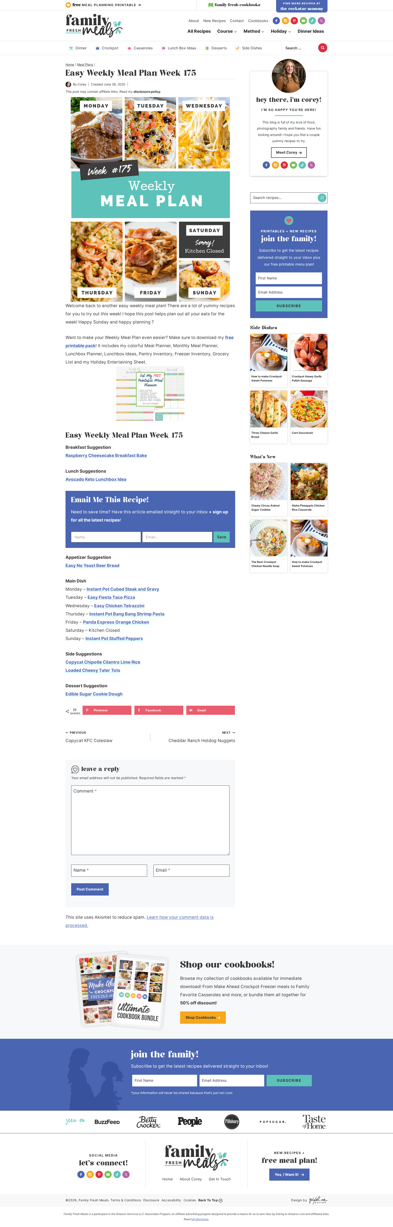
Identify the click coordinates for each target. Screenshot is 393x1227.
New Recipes (214, 20)
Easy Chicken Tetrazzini (119, 605)
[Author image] (68, 84)
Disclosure (151, 1200)
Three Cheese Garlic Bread (264, 435)
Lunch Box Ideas (182, 48)
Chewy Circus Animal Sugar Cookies (265, 507)
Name (81, 870)
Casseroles (143, 48)
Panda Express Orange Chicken (116, 622)
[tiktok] (312, 20)
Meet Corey (286, 152)
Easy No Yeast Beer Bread (92, 565)
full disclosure (200, 1219)
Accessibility (171, 1200)
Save (221, 537)
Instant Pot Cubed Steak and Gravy (123, 589)
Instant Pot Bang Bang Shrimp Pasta (126, 614)
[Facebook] (276, 20)
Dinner (81, 48)
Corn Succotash (302, 432)
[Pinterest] (294, 20)
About (194, 20)
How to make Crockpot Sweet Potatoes (266, 378)
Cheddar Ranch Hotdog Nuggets (202, 737)
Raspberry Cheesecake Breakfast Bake (106, 455)
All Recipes (199, 31)
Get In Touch (220, 1179)
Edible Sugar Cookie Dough (94, 694)
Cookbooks (258, 20)
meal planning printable (105, 5)
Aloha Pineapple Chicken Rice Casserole (308, 507)
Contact (237, 20)
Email (163, 870)
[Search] (322, 197)
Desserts (219, 48)
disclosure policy (147, 91)
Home (167, 1179)
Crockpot (110, 48)
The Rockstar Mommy (301, 9)
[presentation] (268, 352)
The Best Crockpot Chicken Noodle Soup (265, 564)
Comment (85, 791)
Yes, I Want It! (287, 1174)
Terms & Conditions (126, 1200)
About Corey (191, 1179)
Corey (82, 84)
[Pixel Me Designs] (317, 1200)
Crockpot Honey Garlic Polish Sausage (307, 378)
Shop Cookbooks (201, 1017)
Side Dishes (252, 48)
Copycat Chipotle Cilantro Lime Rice (103, 662)
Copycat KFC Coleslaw (89, 737)
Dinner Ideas (311, 31)
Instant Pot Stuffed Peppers (114, 638)
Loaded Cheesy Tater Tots (93, 670)
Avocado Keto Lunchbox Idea (96, 479)
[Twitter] (321, 20)
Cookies (190, 1200)
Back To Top (208, 1200)
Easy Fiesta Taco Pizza (111, 597)
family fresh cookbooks (237, 5)
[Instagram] (285, 20)
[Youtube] (303, 20)
